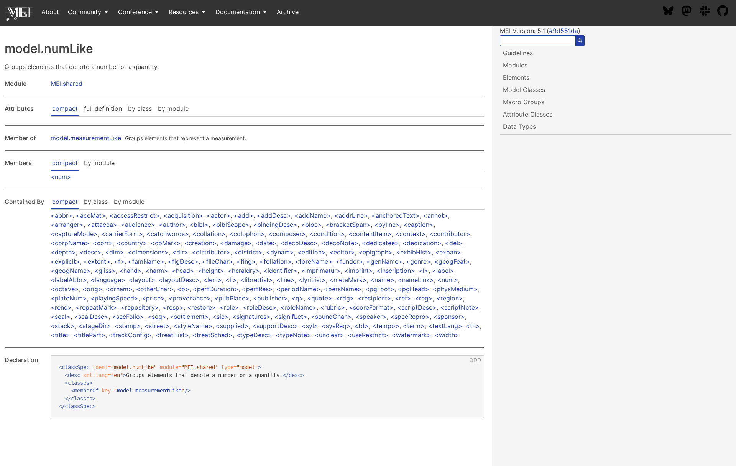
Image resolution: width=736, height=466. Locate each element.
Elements (516, 77)
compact (65, 108)
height (211, 270)
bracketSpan (348, 224)
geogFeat (452, 261)
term (414, 326)
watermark (411, 335)
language (108, 280)
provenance (189, 298)
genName (384, 261)
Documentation (238, 12)
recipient (374, 298)
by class (140, 108)
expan (448, 252)
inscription (396, 270)
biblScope (230, 224)
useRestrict (368, 335)
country (132, 243)
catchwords (168, 234)
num (61, 176)
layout (142, 280)
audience (138, 224)
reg (424, 298)
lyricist (312, 280)
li (231, 280)
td (361, 326)
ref (403, 298)
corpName (70, 243)
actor (218, 215)
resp (173, 307)
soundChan (331, 316)
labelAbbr (69, 280)
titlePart (89, 335)
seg (157, 316)
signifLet (290, 316)
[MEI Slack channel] (708, 12)
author (172, 224)
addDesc (274, 215)
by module (173, 108)
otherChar (154, 289)
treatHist (172, 335)
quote (319, 298)
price (153, 298)
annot (435, 215)
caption (418, 224)
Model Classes (524, 90)
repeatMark (96, 307)
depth (63, 252)
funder (349, 261)
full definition (103, 108)
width (447, 335)
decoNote (339, 243)
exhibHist (413, 252)
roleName (298, 307)
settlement (189, 316)
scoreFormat (371, 307)
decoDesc (299, 243)
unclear (329, 335)
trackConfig (130, 335)
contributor (450, 234)
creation (200, 243)
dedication (422, 243)
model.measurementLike (86, 138)
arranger (67, 224)
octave (65, 289)
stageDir (94, 326)
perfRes (257, 289)
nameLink (416, 280)
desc (90, 252)
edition (312, 252)
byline (387, 224)
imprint (358, 270)
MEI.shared (66, 83)
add (243, 215)
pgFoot (380, 289)
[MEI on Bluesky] (672, 12)
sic (221, 316)
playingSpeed (114, 298)
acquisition (183, 215)
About (50, 12)
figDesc (183, 261)
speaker (371, 316)
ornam (119, 289)
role (229, 307)
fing (246, 261)
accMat (91, 215)
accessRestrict (134, 215)
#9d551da (563, 30)
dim (114, 252)
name (382, 280)
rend (61, 307)
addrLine (351, 215)
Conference (136, 12)
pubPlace (232, 298)
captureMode (74, 234)
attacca (102, 224)
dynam (280, 252)
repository (140, 307)
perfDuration (215, 289)
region (449, 298)
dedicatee (380, 243)
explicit (65, 261)
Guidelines (518, 53)
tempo (385, 326)
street (157, 326)
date (266, 243)
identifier (280, 270)
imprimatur (321, 270)
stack (63, 326)
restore (201, 307)
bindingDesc (275, 224)
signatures (251, 316)
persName (343, 289)
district (248, 252)
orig (92, 289)
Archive (288, 12)
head (183, 270)
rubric (332, 307)
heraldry (244, 270)
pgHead (413, 289)
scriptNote (459, 307)
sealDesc (91, 316)
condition (327, 234)
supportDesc (275, 326)
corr (103, 243)
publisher (270, 298)
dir (180, 252)
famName (146, 261)
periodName (298, 289)
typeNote (293, 335)
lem (212, 280)
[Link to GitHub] (726, 12)
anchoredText (396, 215)
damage (236, 243)
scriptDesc (416, 307)
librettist (257, 280)
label (443, 270)
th (473, 326)
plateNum (69, 298)
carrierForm (122, 234)
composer (287, 234)
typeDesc (254, 335)
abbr (61, 215)
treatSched (212, 335)
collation (209, 234)
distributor (211, 252)
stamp (128, 326)
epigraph (375, 252)
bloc (311, 224)
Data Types (519, 126)
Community (85, 12)
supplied (232, 326)
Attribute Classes (527, 114)
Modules (515, 65)
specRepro (410, 316)
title (60, 335)
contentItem (370, 234)
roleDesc (260, 307)
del (453, 243)
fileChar (217, 261)
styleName (192, 326)
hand (130, 270)
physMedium (455, 289)
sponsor (449, 316)
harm (157, 270)
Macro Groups (523, 102)
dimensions (148, 252)
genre (418, 261)
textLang (445, 326)
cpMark (166, 243)
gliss (105, 270)
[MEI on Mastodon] (690, 12)
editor (342, 252)
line (286, 280)
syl (310, 326)
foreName (313, 261)
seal (60, 316)
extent (97, 261)
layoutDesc (179, 280)
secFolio (128, 316)
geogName (71, 270)
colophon (247, 234)
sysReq (336, 326)
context (410, 234)
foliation (276, 261)
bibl (199, 224)
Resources (184, 12)
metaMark (348, 280)
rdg (345, 298)
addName (313, 215)
